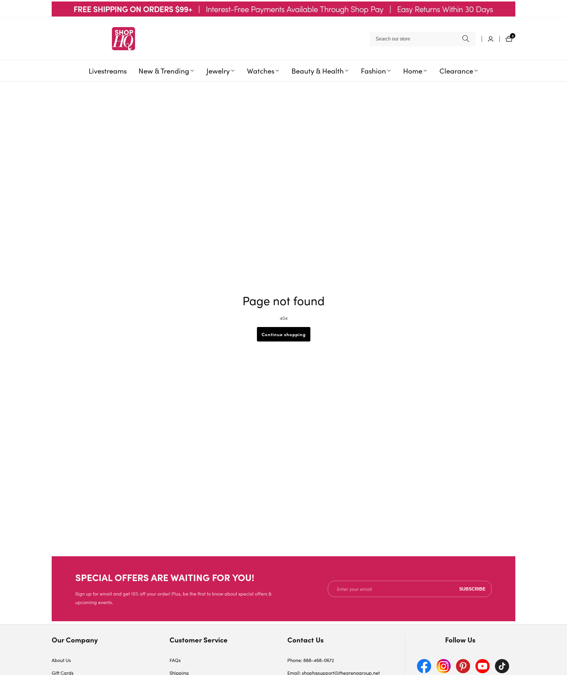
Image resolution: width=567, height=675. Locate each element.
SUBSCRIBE (472, 588)
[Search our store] (465, 39)
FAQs (175, 660)
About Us (61, 660)
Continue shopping (284, 334)
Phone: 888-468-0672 (310, 660)
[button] (164, 70)
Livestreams (108, 70)
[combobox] (422, 39)
